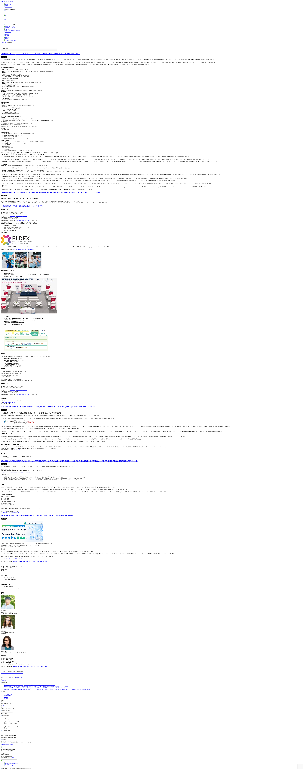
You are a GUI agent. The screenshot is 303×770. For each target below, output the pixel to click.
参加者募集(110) (7, 695)
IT (5, 718)
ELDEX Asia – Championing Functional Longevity (23, 249)
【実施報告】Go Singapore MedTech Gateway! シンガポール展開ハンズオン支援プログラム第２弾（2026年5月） (40, 54)
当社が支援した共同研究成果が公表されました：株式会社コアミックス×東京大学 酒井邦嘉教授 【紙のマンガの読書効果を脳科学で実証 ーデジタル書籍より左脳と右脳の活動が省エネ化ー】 (69, 461)
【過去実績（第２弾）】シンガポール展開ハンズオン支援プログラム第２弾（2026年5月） (22, 206)
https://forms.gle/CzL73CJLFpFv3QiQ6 (18, 216)
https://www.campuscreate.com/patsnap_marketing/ (12, 673)
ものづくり (7, 719)
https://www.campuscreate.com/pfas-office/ (25, 449)
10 (15, 677)
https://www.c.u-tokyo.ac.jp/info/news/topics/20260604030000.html (16, 472)
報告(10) (6, 697)
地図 (13, 757)
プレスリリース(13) (8, 694)
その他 (6, 728)
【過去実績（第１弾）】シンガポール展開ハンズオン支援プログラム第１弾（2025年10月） (23, 205)
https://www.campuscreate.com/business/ (10, 512)
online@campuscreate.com (23, 220)
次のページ (19, 677)
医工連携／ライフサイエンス (12, 726)
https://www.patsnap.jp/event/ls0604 (14, 558)
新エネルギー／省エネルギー (12, 721)
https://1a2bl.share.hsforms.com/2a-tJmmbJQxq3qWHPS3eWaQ (30, 561)
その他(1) (6, 698)
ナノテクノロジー (9, 724)
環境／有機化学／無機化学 (11, 723)
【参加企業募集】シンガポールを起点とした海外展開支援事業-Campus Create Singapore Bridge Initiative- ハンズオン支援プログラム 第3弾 (50, 192)
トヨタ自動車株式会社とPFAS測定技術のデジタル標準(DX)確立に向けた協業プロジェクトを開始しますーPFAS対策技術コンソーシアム (49, 407)
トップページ (4, 42)
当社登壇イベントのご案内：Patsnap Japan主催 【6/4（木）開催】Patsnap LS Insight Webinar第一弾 (37, 515)
